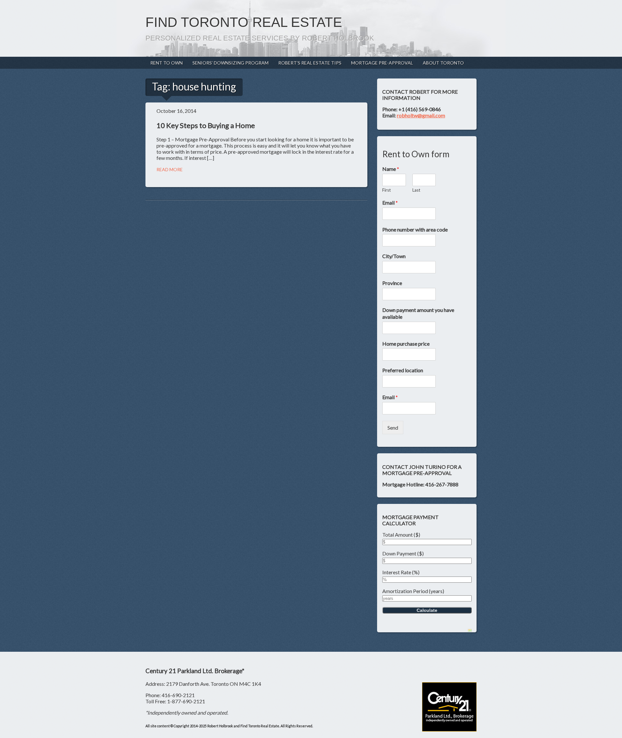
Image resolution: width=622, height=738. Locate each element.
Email (390, 202)
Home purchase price (406, 343)
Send (392, 427)
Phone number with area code (415, 229)
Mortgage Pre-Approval (382, 62)
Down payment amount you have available (418, 313)
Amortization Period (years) (413, 591)
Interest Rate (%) (401, 572)
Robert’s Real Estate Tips (309, 62)
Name (390, 169)
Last (416, 190)
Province (392, 283)
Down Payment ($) (403, 553)
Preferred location (402, 370)
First (386, 190)
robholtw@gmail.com (421, 115)
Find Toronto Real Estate (243, 22)
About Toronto (443, 62)
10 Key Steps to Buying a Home (205, 125)
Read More (169, 169)
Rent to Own (166, 62)
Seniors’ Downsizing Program (230, 62)
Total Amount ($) (401, 534)
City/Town (394, 256)
